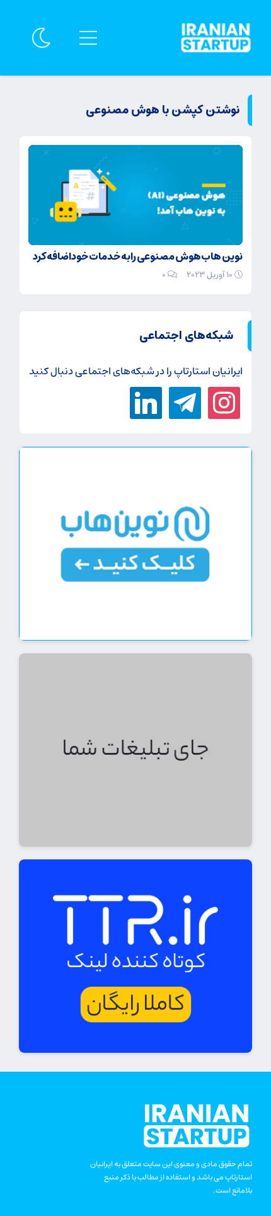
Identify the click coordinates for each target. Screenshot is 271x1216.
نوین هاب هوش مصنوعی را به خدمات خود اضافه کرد (138, 256)
